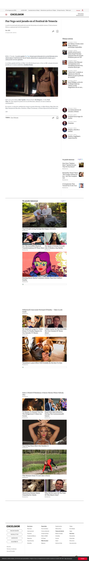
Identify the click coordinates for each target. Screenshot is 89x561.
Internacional (30, 531)
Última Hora (81, 13)
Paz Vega (27, 56)
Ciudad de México (31, 536)
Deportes (29, 538)
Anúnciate (78, 10)
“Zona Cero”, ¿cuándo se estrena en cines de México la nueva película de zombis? (75, 74)
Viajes (71, 526)
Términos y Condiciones (11, 549)
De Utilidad (72, 528)
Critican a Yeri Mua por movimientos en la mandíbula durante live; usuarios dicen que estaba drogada (75, 64)
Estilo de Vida (58, 543)
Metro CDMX (44, 536)
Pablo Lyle (68, 10)
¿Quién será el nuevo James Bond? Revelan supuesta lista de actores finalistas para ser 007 (75, 54)
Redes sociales (59, 533)
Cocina (57, 538)
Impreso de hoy (80, 15)
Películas (16, 117)
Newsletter (14, 534)
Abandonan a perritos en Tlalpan (48, 10)
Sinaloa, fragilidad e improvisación (74, 137)
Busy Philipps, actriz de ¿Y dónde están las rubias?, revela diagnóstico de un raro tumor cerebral (75, 84)
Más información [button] (68, 558)
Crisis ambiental (45, 531)
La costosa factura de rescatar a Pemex (74, 110)
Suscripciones (73, 543)
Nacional (29, 528)
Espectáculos (30, 540)
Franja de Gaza (44, 533)
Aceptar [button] (82, 558)
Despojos (71, 123)
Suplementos (58, 526)
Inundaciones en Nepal (33, 10)
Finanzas (29, 533)
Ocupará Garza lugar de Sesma (75, 117)
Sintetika (29, 543)
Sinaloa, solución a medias (74, 130)
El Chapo (43, 538)
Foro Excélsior (44, 528)
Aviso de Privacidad (11, 551)
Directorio (9, 546)
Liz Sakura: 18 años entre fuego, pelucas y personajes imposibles (75, 45)
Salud (56, 540)
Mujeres (43, 543)
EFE (9, 30)
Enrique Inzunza (61, 10)
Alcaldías (57, 536)
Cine (12, 117)
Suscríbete (14, 541)
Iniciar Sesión (14, 530)
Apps (71, 531)
